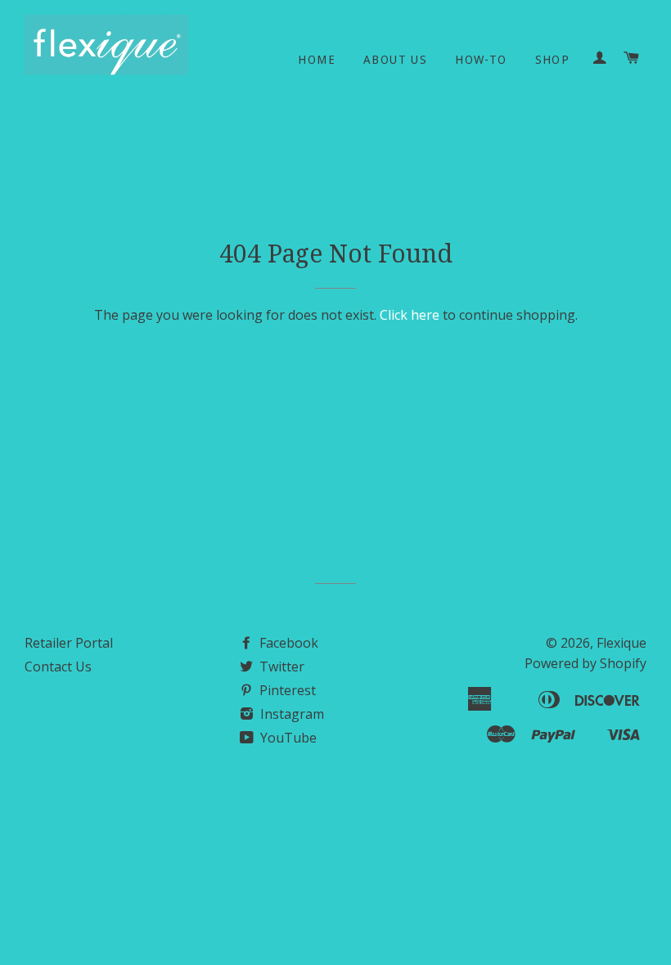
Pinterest (286, 690)
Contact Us (58, 667)
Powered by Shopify (585, 663)
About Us (395, 59)
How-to (481, 59)
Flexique (621, 643)
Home (317, 59)
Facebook (287, 643)
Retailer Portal (69, 643)
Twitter (280, 667)
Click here (409, 315)
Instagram (290, 714)
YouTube (287, 738)
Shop (552, 59)
